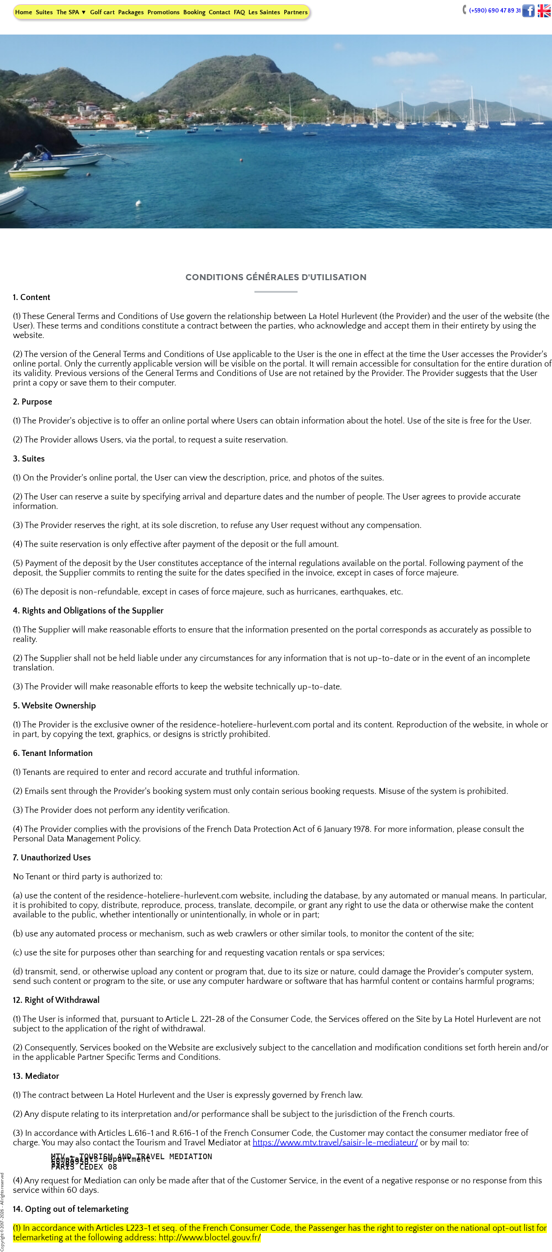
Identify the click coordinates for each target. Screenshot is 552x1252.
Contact (219, 12)
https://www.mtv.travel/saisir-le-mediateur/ (335, 1143)
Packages (131, 12)
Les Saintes (264, 12)
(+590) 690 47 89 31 (495, 10)
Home (23, 12)
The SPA (71, 12)
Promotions (163, 12)
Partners (296, 12)
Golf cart (102, 12)
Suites (44, 12)
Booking (194, 12)
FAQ (239, 12)
